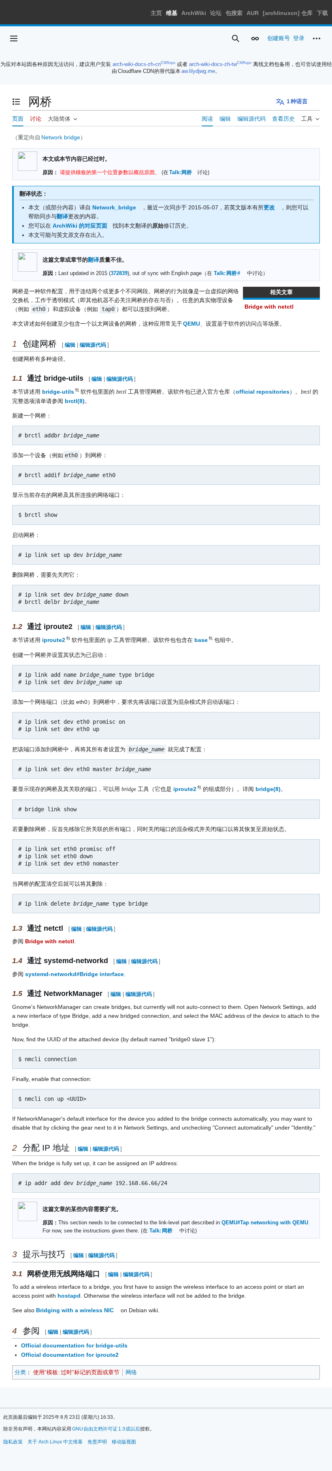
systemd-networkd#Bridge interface (74, 974)
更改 (269, 207)
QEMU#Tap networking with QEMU (264, 1223)
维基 (171, 13)
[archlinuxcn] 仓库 (288, 13)
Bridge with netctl (269, 306)
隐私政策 (13, 1442)
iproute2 (54, 640)
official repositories (262, 391)
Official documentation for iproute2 (70, 1355)
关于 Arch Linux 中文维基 (55, 1442)
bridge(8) (268, 789)
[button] (14, 38)
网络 (131, 1372)
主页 (156, 13)
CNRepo (168, 63)
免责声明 (97, 1442)
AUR (253, 13)
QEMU (191, 323)
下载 (322, 13)
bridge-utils (58, 391)
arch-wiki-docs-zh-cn (137, 64)
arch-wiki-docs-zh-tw (213, 64)
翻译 (62, 216)
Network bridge (60, 137)
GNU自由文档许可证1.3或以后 (106, 1429)
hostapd (69, 1295)
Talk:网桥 (180, 172)
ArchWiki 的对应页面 (80, 225)
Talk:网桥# (227, 273)
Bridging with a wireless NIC (75, 1310)
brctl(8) (75, 401)
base (201, 640)
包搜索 (234, 13)
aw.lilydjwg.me (198, 71)
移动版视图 (124, 1442)
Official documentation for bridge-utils (74, 1345)
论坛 (215, 13)
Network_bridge (114, 207)
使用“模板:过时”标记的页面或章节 (76, 1372)
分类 (20, 1372)
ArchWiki (193, 13)
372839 (119, 273)
